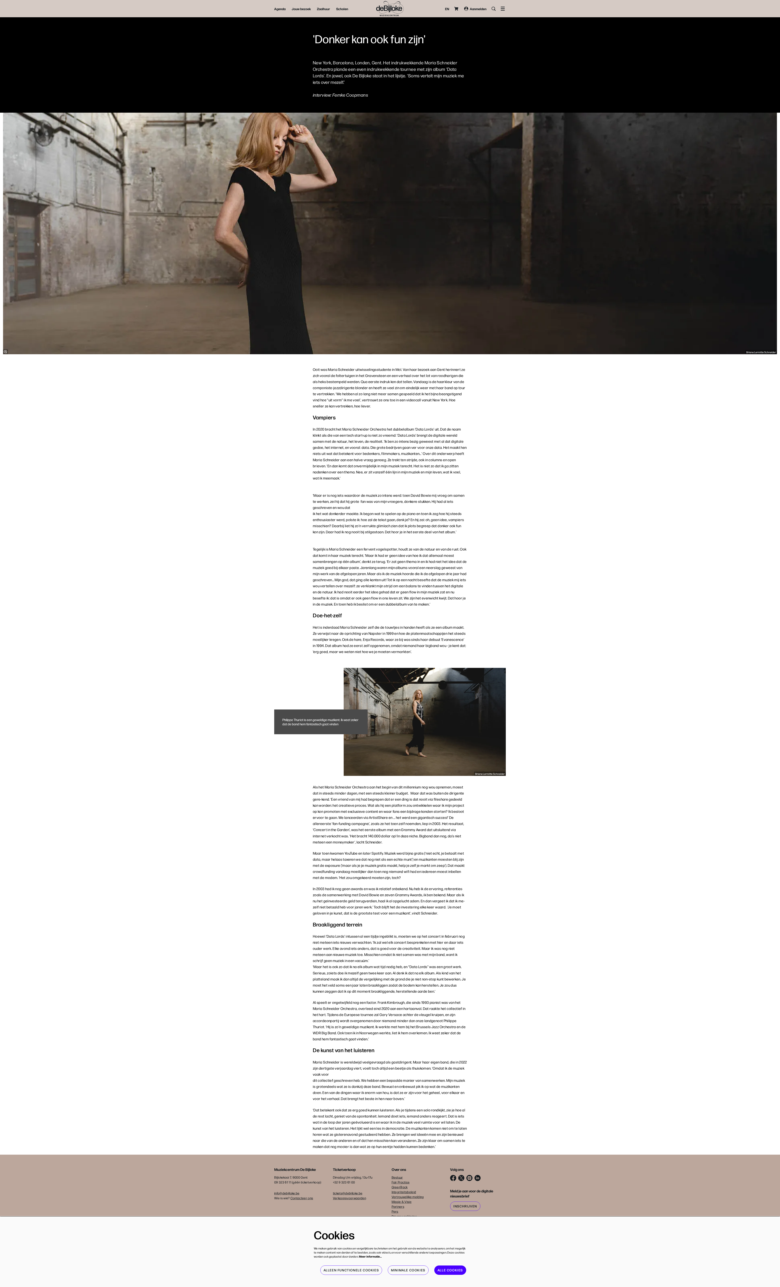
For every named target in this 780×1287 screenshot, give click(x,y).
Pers (395, 1211)
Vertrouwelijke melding (408, 1197)
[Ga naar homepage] (390, 8)
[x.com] (461, 1178)
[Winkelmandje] (456, 9)
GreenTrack (400, 1187)
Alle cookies (450, 1270)
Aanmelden (478, 8)
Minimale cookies (408, 1270)
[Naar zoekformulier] (494, 9)
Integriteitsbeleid (404, 1192)
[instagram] (469, 1178)
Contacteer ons (301, 1198)
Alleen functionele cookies (351, 1270)
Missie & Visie (402, 1202)
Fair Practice (401, 1182)
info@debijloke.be (286, 1193)
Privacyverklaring (404, 1216)
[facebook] (453, 1178)
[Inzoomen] (5, 351)
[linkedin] (477, 1178)
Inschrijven (465, 1206)
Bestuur (397, 1177)
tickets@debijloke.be (347, 1193)
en (447, 8)
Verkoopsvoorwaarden (349, 1198)
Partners (398, 1206)
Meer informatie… (370, 1256)
